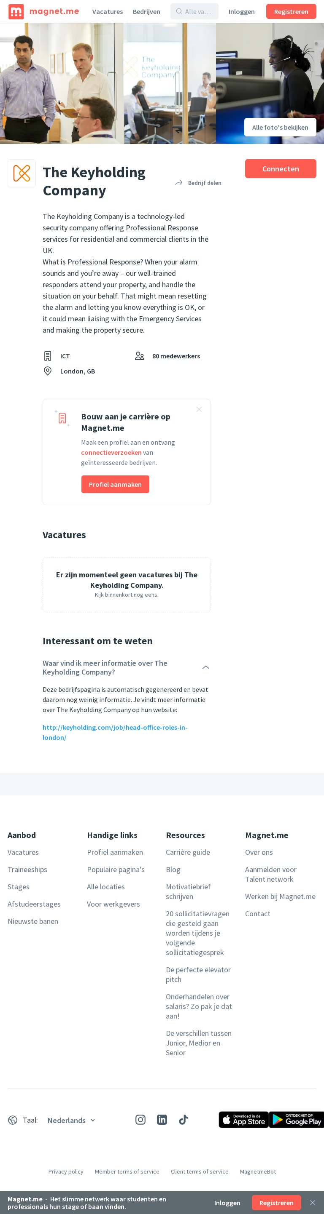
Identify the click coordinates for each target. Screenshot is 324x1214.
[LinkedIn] (162, 1120)
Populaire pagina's (116, 869)
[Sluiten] (312, 1202)
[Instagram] (140, 1120)
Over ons (259, 852)
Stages (19, 886)
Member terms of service (127, 1171)
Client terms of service (200, 1171)
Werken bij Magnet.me (280, 896)
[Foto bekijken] (108, 83)
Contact (257, 913)
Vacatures (107, 11)
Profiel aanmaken (115, 484)
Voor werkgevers (113, 904)
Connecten (280, 168)
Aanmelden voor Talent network (271, 874)
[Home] (44, 11)
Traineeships (27, 869)
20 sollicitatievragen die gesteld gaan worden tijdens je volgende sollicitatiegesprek (198, 933)
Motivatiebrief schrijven (188, 891)
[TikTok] (183, 1120)
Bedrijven (146, 11)
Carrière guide (188, 852)
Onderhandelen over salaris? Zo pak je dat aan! (199, 1006)
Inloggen (242, 11)
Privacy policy (66, 1171)
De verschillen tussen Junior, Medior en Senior (199, 1042)
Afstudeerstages (34, 904)
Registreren (291, 11)
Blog (173, 869)
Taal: (30, 1120)
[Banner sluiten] (199, 410)
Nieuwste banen (33, 921)
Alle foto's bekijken (280, 127)
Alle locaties (106, 886)
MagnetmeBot (258, 1171)
